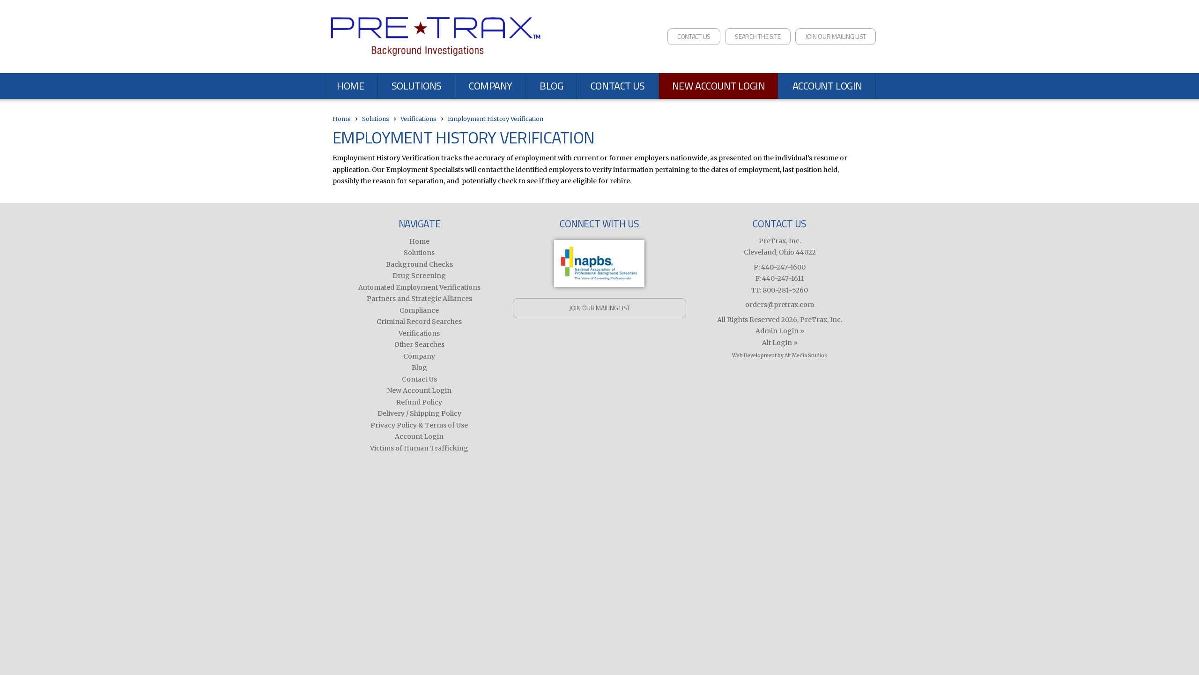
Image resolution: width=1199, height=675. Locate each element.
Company (490, 86)
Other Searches (419, 344)
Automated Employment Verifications (419, 287)
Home (350, 86)
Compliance (419, 310)
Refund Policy (419, 402)
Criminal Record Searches (419, 321)
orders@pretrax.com (779, 304)
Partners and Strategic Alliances (419, 298)
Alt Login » (780, 342)
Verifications (418, 118)
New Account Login (718, 86)
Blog (551, 86)
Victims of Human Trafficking (419, 448)
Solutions (417, 86)
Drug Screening (419, 275)
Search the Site (758, 36)
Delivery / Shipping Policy (419, 413)
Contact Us (694, 36)
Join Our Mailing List (835, 36)
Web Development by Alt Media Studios (779, 355)
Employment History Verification (495, 118)
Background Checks (419, 264)
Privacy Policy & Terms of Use (419, 425)
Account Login (827, 86)
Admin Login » (779, 331)
